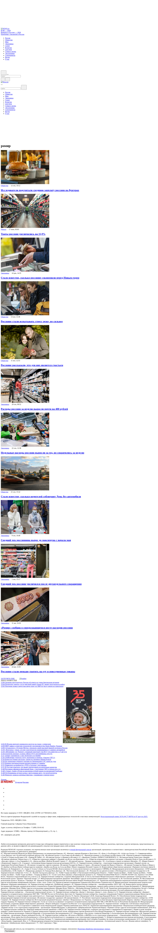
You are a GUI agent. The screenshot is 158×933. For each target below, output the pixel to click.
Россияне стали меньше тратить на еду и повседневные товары (38, 671)
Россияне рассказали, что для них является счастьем (32, 365)
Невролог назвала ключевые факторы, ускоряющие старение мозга (27, 775)
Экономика (5, 273)
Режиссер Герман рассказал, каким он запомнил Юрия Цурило (26, 759)
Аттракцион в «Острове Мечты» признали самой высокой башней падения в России (34, 748)
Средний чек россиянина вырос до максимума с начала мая (36, 540)
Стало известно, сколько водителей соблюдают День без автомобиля (41, 496)
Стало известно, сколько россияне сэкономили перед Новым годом (40, 277)
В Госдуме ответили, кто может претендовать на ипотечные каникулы (29, 767)
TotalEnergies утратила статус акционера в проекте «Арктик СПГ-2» (28, 757)
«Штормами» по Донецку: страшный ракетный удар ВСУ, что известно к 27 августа (34, 752)
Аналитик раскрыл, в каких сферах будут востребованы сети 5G (26, 754)
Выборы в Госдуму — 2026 (11, 32)
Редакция (18, 782)
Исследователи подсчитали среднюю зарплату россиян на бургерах (40, 190)
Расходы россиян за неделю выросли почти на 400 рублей (34, 409)
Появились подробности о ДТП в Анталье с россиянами (24, 765)
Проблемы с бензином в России (12, 34)
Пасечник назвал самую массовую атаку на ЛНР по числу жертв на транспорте (32, 686)
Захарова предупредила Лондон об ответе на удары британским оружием (30, 682)
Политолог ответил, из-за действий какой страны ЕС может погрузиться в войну (33, 684)
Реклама (26, 782)
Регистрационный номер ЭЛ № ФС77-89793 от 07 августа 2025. (124, 816)
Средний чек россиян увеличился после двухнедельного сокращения (41, 584)
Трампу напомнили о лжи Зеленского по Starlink (21, 756)
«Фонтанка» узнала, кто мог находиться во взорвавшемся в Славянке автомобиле (33, 750)
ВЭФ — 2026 (6, 30)
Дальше (4, 779)
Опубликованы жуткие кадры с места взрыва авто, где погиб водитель (29, 773)
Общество (4, 186)
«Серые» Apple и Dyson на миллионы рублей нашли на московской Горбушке (31, 771)
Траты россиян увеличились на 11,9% (23, 234)
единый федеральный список (80, 850)
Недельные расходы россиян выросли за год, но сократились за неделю (42, 452)
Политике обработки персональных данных (94, 929)
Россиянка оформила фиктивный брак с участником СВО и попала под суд (30, 769)
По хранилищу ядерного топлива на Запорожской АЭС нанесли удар (28, 761)
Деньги (3, 229)
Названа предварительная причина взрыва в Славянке (23, 763)
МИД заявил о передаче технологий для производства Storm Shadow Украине (31, 746)
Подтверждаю (9, 931)
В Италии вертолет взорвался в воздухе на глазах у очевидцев (26, 744)
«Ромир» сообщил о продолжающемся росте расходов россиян (37, 627)
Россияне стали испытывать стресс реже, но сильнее (32, 321)
